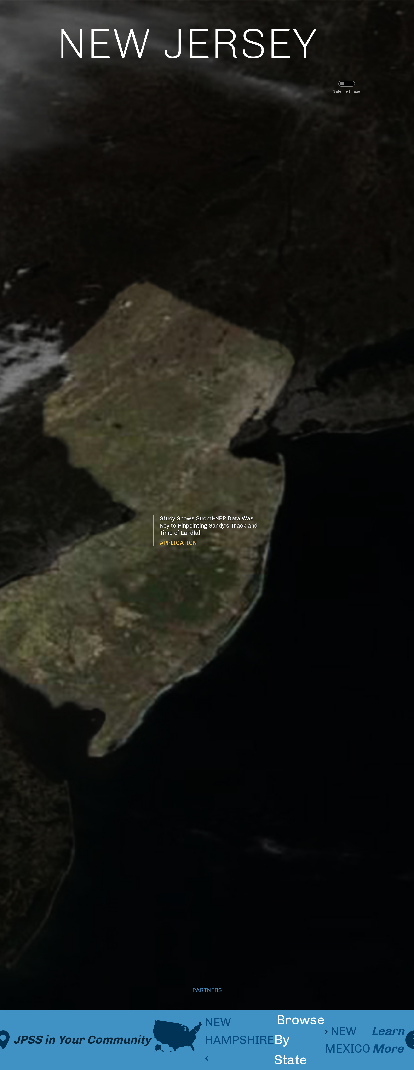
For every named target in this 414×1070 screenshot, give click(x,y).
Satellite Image (346, 91)
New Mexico (347, 1040)
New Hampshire (239, 1031)
